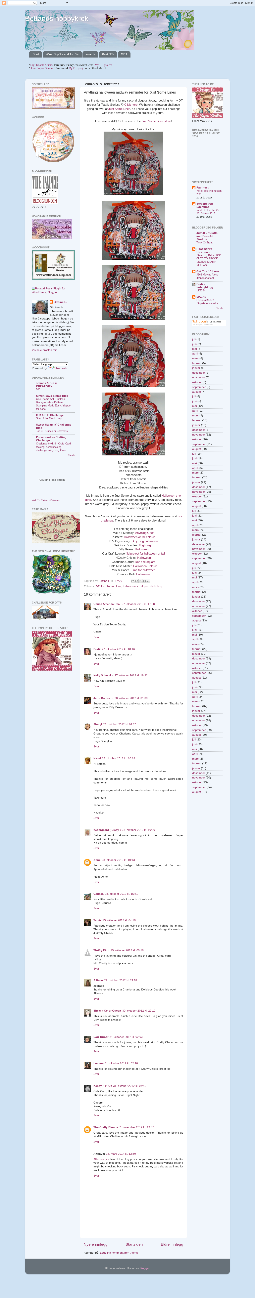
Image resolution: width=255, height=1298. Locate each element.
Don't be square (144, 562)
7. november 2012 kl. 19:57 (136, 1127)
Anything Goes (144, 532)
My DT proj (76, 68)
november (198, 377)
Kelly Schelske (103, 675)
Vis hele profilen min (44, 350)
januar (196, 367)
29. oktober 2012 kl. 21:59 (120, 980)
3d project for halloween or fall (145, 553)
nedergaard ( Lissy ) (107, 829)
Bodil (97, 649)
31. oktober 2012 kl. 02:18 (121, 1063)
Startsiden (134, 1244)
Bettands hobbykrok (56, 18)
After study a (101, 1159)
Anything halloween (145, 541)
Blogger (144, 1268)
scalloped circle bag (149, 586)
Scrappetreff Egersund (204, 205)
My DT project (103, 64)
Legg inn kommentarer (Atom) (119, 1252)
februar (196, 363)
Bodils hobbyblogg (204, 286)
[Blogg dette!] (137, 581)
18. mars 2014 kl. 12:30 (121, 1153)
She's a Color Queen (107, 1010)
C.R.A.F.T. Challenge (50, 415)
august (196, 391)
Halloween (141, 549)
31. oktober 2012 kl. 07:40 (129, 1085)
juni (194, 344)
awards (90, 54)
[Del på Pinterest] (148, 581)
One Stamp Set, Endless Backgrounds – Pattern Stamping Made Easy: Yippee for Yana (53, 404)
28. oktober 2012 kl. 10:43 (118, 859)
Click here (130, 104)
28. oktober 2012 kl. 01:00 (131, 698)
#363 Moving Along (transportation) (207, 276)
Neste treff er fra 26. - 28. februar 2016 (208, 212)
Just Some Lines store (156, 121)
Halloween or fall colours (140, 537)
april (195, 353)
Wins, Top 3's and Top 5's (62, 54)
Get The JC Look (207, 271)
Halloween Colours (145, 566)
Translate (61, 368)
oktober (197, 382)
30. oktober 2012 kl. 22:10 (138, 1010)
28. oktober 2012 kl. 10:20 (138, 829)
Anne (97, 859)
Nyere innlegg (96, 1244)
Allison (98, 980)
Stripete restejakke (207, 303)
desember (198, 372)
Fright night (146, 545)
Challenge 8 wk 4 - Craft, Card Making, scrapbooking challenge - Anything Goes (53, 447)
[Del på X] (140, 581)
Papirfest (202, 187)
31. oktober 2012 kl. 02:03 (126, 1036)
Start (36, 54)
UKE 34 (200, 290)
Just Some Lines (119, 108)
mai (194, 348)
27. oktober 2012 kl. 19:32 (131, 675)
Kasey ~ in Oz (102, 1085)
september (199, 387)
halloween (129, 586)
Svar (96, 637)
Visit (46, 500)
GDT (124, 54)
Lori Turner (100, 1036)
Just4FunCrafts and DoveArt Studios (207, 236)
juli (194, 339)
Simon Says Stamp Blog (52, 395)
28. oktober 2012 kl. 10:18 (118, 758)
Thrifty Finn (101, 950)
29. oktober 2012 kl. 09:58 (127, 950)
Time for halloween (143, 570)
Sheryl (97, 724)
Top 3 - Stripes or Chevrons (52, 431)
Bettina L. (60, 302)
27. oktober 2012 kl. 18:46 (118, 649)
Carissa (98, 893)
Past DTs (108, 54)
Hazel (97, 758)
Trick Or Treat (204, 242)
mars (195, 358)
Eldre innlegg (172, 1244)
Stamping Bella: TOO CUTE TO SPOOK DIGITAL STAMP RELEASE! (208, 260)
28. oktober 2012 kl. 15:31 (121, 893)
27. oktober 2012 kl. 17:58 (138, 604)
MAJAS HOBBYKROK (205, 298)
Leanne (98, 1063)
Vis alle (71, 455)
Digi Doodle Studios (41, 64)
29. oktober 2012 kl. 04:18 (119, 920)
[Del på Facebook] (144, 581)
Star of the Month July (49, 418)
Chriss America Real (107, 604)
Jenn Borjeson (103, 698)
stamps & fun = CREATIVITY (46, 385)
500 (38, 389)
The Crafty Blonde (105, 1127)
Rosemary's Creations (204, 250)
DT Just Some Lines (108, 586)
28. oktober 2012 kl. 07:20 (119, 724)
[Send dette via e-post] (133, 581)
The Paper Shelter (42, 68)
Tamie (97, 920)
